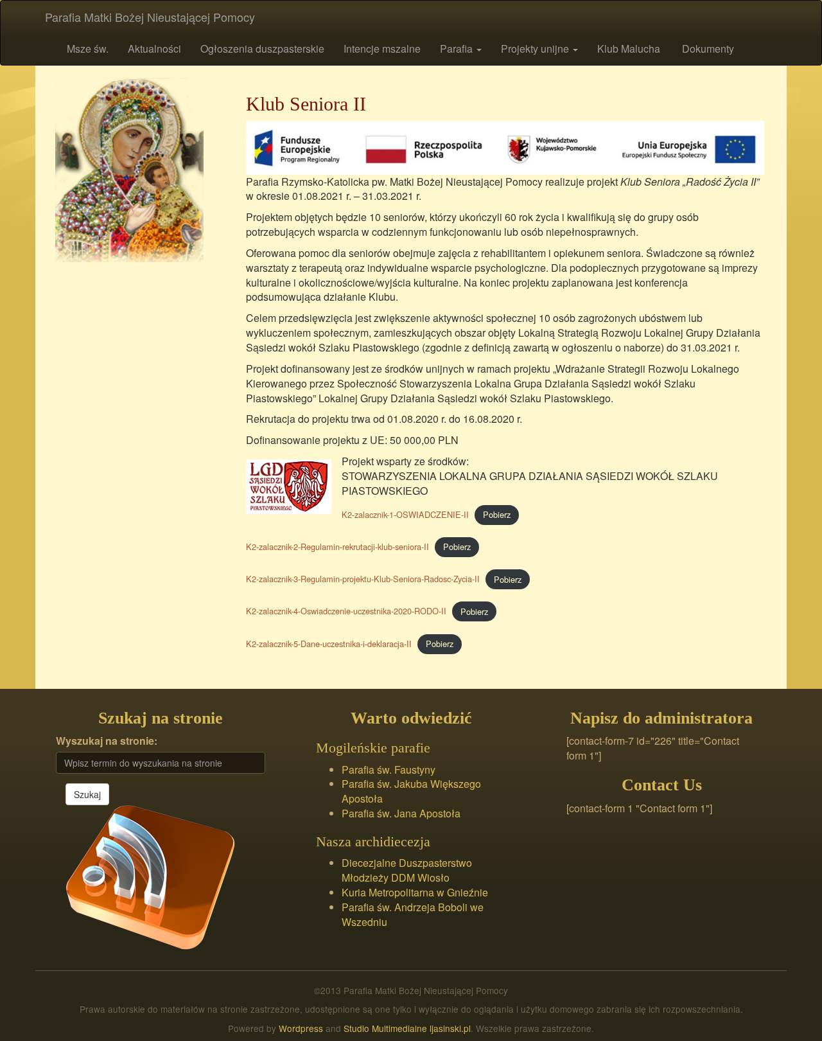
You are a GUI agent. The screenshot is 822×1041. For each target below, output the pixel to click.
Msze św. (86, 48)
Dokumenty (706, 48)
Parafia (457, 48)
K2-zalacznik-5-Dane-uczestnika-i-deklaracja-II (329, 643)
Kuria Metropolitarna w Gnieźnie (415, 892)
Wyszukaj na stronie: (106, 741)
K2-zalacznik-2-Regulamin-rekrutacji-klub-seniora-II (337, 546)
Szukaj (87, 794)
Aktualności (154, 48)
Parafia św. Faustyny (388, 769)
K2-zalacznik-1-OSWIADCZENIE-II (405, 514)
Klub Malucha (628, 48)
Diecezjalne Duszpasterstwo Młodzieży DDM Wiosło (407, 870)
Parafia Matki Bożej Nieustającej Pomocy (150, 16)
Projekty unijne (536, 48)
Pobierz (497, 514)
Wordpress (301, 1028)
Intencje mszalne (382, 48)
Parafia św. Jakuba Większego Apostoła (411, 791)
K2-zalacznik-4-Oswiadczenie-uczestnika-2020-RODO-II (346, 611)
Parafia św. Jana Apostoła (401, 813)
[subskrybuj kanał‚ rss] (150, 876)
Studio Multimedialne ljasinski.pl (407, 1028)
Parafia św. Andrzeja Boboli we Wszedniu (413, 914)
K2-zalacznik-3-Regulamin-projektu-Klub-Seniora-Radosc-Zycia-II (363, 579)
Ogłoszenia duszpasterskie (262, 48)
